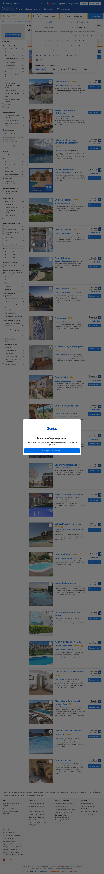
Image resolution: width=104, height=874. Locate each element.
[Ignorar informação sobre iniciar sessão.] (78, 422)
